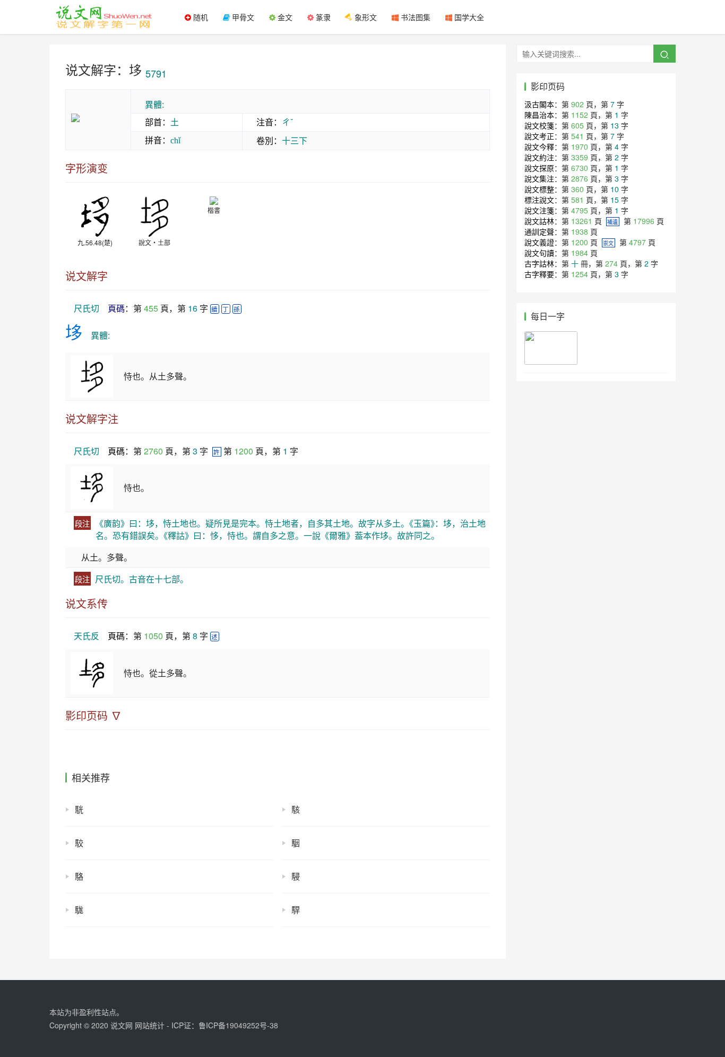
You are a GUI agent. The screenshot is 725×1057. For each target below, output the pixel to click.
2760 (153, 451)
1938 (579, 231)
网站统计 (150, 1025)
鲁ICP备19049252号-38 (238, 1025)
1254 (579, 274)
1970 (579, 146)
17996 (643, 221)
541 (577, 136)
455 (151, 308)
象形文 (364, 17)
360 (577, 189)
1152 (579, 114)
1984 (579, 252)
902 (577, 104)
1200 (243, 451)
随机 (199, 17)
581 (577, 199)
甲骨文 (242, 17)
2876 (579, 178)
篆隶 (322, 17)
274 (611, 263)
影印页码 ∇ (93, 715)
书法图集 (414, 17)
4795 (579, 210)
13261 (581, 221)
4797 (637, 242)
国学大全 (468, 17)
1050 (153, 636)
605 (577, 125)
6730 (579, 167)
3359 (579, 157)
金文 (283, 17)
